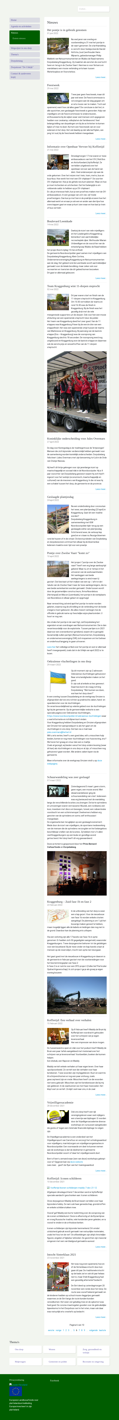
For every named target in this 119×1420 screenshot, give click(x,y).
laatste (102, 1330)
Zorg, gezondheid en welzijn (92, 1351)
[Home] (24, 8)
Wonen (52, 1349)
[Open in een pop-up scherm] (58, 46)
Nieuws (14, 33)
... (71, 1330)
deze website (76, 1162)
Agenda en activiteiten (21, 26)
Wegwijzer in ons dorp (21, 48)
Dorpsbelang (17, 61)
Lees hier (51, 647)
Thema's (15, 54)
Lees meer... (101, 77)
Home (14, 20)
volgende (93, 1330)
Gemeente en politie (58, 1362)
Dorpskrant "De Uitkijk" (22, 67)
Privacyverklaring (16, 1380)
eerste (51, 1330)
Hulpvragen (20, 1362)
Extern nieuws (19, 38)
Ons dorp (19, 1349)
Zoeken (107, 9)
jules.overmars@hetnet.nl (59, 732)
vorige (58, 1330)
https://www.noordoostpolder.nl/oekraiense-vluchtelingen (74, 716)
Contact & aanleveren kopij (21, 75)
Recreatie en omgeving (93, 1362)
